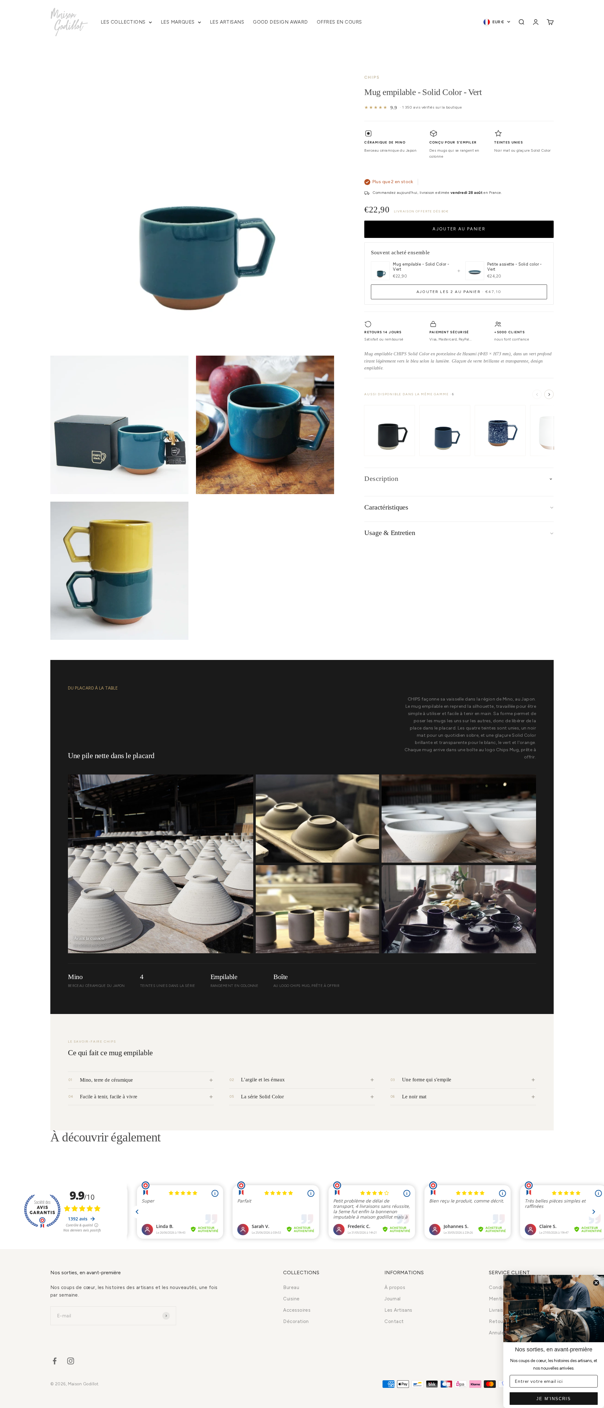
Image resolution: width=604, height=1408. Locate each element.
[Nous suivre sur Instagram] (70, 1361)
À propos (394, 1287)
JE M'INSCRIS (553, 1398)
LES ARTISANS (227, 22)
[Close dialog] (596, 1283)
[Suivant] (549, 394)
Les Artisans (398, 1310)
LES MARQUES (178, 22)
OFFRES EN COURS (339, 22)
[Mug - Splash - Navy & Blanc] (500, 430)
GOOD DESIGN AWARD (280, 22)
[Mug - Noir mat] (389, 430)
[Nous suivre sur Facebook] (54, 1361)
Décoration (296, 1321)
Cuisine (291, 1299)
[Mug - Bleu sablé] (444, 430)
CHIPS (372, 77)
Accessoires (296, 1310)
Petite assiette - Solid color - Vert (514, 267)
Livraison (499, 1310)
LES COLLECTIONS (123, 22)
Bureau (291, 1287)
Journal (392, 1299)
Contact (394, 1321)
